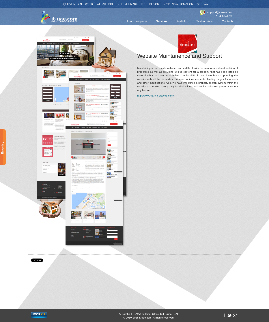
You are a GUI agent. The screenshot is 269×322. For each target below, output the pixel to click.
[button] (136, 21)
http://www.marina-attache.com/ (155, 95)
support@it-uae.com (220, 12)
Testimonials (204, 21)
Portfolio (181, 21)
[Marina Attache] (81, 140)
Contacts (227, 21)
